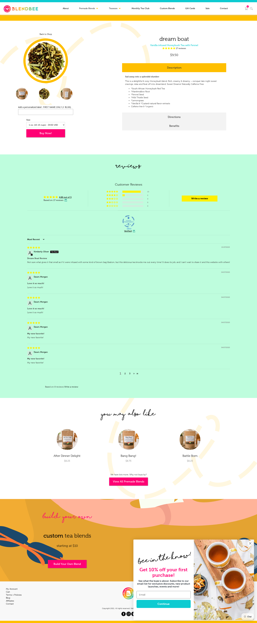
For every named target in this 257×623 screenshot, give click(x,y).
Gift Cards (190, 8)
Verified (128, 231)
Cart (8, 592)
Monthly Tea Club (140, 8)
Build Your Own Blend (67, 564)
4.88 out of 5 (65, 197)
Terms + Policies (14, 595)
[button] (169, 48)
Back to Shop (46, 34)
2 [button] (125, 373)
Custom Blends (167, 8)
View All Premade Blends (128, 481)
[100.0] (128, 221)
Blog (8, 598)
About (66, 8)
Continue (164, 603)
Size (28, 119)
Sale (208, 8)
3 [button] (129, 373)
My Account (12, 589)
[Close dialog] (250, 543)
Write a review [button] (199, 198)
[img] (33, 247)
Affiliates (10, 601)
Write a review (71, 387)
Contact (224, 8)
